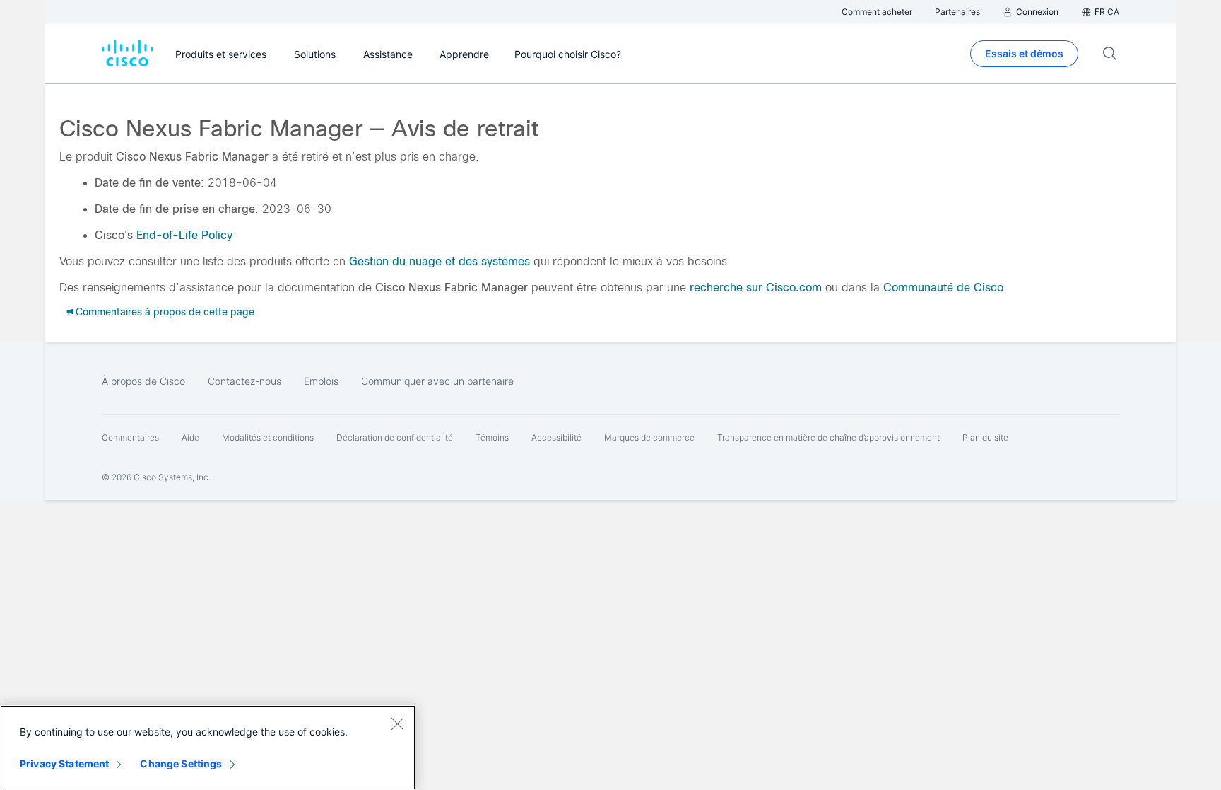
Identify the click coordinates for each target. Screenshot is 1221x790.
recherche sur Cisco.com (756, 287)
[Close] (397, 723)
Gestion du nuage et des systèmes (439, 261)
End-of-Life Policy (184, 235)
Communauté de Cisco (943, 287)
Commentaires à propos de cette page (165, 312)
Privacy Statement (64, 763)
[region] (207, 747)
